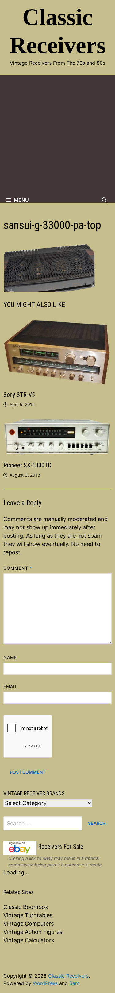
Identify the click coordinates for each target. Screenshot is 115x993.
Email (10, 686)
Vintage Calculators (28, 940)
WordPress (45, 983)
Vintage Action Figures (32, 932)
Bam (74, 983)
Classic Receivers (68, 976)
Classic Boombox (25, 907)
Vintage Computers (28, 923)
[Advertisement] (57, 135)
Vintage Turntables (27, 915)
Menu (21, 200)
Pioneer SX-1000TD (27, 465)
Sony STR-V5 (19, 394)
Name (10, 657)
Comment (17, 568)
